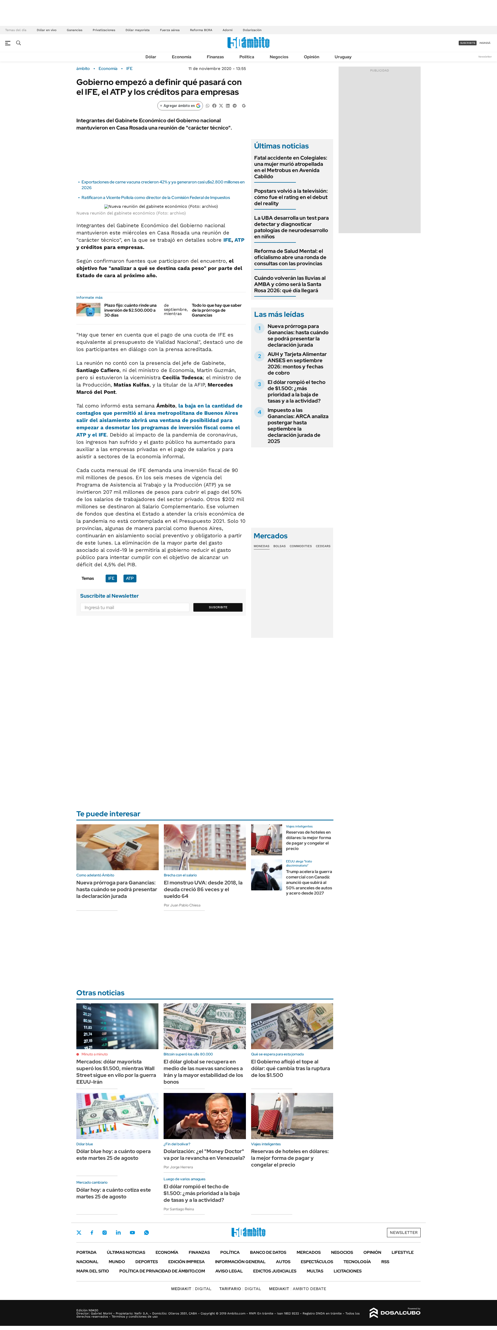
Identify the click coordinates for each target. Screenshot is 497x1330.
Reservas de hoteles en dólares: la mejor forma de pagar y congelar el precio (308, 840)
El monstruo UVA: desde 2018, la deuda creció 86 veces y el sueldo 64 (203, 889)
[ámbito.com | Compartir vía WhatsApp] (208, 105)
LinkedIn (118, 1232)
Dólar (150, 57)
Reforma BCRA (201, 30)
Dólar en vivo (46, 30)
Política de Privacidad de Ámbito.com (162, 1271)
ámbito (83, 69)
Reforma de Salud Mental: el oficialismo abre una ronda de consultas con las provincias (290, 257)
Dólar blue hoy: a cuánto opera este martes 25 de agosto (113, 1154)
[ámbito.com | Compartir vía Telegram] (234, 105)
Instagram (104, 1232)
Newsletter (485, 56)
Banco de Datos (268, 1252)
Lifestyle (403, 1252)
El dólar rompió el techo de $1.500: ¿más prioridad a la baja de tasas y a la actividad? (296, 391)
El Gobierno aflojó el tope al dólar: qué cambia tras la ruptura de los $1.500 (290, 1068)
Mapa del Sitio (92, 1271)
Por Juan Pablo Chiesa (182, 905)
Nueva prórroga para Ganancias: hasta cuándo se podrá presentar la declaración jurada (298, 335)
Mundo (117, 1261)
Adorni (227, 30)
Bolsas (279, 546)
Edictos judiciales (274, 1271)
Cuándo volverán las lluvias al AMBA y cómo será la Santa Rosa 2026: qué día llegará (290, 284)
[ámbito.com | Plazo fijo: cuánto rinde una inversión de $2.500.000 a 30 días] (88, 309)
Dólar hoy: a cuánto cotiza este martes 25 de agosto (113, 1193)
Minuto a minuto (95, 1054)
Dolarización (252, 30)
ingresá (485, 42)
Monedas (261, 546)
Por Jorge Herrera (178, 1167)
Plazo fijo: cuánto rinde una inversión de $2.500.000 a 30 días (130, 310)
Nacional (87, 1261)
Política (246, 57)
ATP (239, 240)
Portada (86, 1252)
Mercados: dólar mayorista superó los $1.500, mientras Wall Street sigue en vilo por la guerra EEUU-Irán (116, 1071)
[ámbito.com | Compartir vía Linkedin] (228, 105)
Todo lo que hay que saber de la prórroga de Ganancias (217, 310)
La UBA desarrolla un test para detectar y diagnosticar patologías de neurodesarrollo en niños (291, 227)
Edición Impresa (186, 1261)
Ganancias (74, 30)
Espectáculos (317, 1261)
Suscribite (218, 607)
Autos (283, 1261)
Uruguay (343, 57)
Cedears (323, 546)
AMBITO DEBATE (297, 1288)
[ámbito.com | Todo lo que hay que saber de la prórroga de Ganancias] (176, 309)
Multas (315, 1271)
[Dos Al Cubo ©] (395, 1313)
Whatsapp (146, 1232)
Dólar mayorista (138, 30)
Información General (240, 1261)
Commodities (301, 546)
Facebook (92, 1232)
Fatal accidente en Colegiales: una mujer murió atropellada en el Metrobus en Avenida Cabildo (290, 167)
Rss (385, 1261)
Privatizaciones (104, 30)
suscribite (467, 42)
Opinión (311, 57)
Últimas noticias (126, 1252)
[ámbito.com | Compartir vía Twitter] (221, 105)
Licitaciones (348, 1271)
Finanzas (215, 57)
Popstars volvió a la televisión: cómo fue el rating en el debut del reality (291, 197)
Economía (181, 57)
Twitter (79, 1233)
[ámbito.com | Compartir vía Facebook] (214, 105)
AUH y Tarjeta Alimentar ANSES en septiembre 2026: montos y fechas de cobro (297, 363)
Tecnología (357, 1261)
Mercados (309, 1252)
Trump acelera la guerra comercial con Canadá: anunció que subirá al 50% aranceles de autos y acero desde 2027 (309, 882)
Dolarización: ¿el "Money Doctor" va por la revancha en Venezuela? (204, 1154)
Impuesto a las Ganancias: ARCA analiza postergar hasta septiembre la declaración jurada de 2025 (298, 426)
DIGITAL (191, 1288)
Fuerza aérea (170, 30)
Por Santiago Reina (179, 1209)
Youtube (132, 1233)
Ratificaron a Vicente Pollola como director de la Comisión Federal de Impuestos (156, 197)
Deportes (146, 1261)
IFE (129, 69)
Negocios (279, 57)
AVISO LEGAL (229, 1271)
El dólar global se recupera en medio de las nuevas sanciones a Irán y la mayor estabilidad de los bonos (203, 1071)
